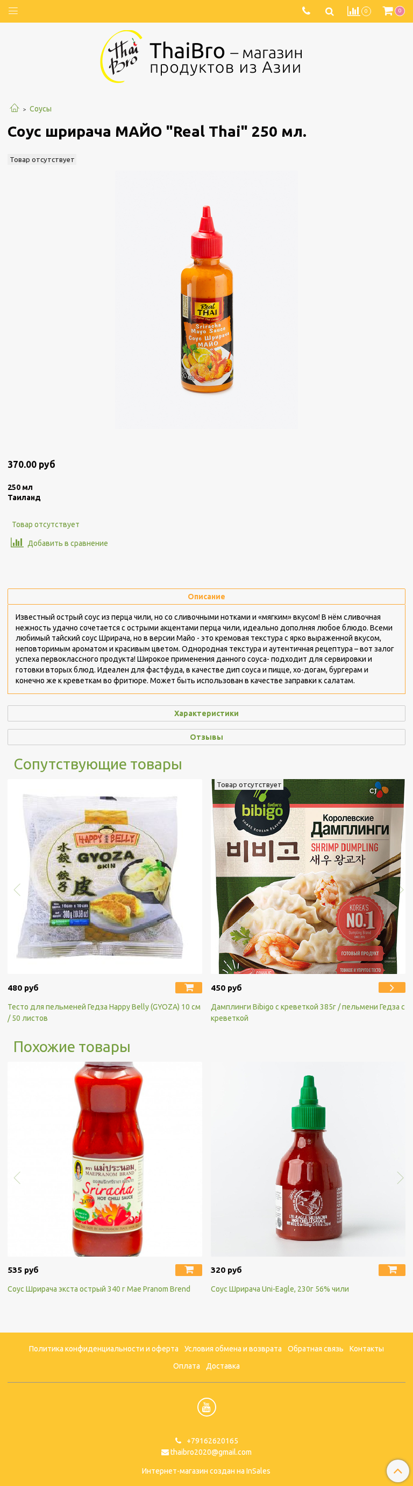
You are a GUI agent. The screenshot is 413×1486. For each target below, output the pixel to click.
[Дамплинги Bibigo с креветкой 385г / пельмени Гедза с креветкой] (308, 876)
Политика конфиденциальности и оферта (104, 1348)
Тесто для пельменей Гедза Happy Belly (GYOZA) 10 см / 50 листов (104, 1012)
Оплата (186, 1366)
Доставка (223, 1366)
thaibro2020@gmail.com (211, 1452)
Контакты (367, 1348)
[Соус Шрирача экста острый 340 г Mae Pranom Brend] (105, 1159)
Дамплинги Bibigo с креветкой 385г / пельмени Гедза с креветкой (308, 1012)
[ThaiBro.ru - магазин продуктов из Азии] (206, 55)
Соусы (41, 108)
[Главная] (14, 108)
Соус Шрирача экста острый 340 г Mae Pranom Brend (99, 1289)
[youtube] (206, 1407)
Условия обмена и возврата (233, 1348)
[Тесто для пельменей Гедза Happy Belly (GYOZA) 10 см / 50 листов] (105, 876)
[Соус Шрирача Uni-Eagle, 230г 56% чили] (308, 1159)
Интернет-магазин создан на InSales (206, 1471)
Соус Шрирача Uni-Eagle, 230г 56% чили (280, 1289)
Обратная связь (316, 1348)
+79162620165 (211, 1440)
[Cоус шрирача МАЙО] (206, 300)
